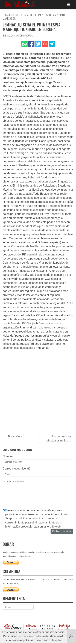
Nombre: (8, 456)
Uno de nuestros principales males (58, 438)
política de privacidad (31, 518)
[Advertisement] (38, 390)
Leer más (41, 640)
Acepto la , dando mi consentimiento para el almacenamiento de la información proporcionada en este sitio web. (33, 522)
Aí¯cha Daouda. (25, 35)
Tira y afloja (15, 436)
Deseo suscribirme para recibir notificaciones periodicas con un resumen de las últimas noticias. (36, 512)
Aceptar (56, 640)
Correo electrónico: (15, 468)
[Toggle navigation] (68, 4)
